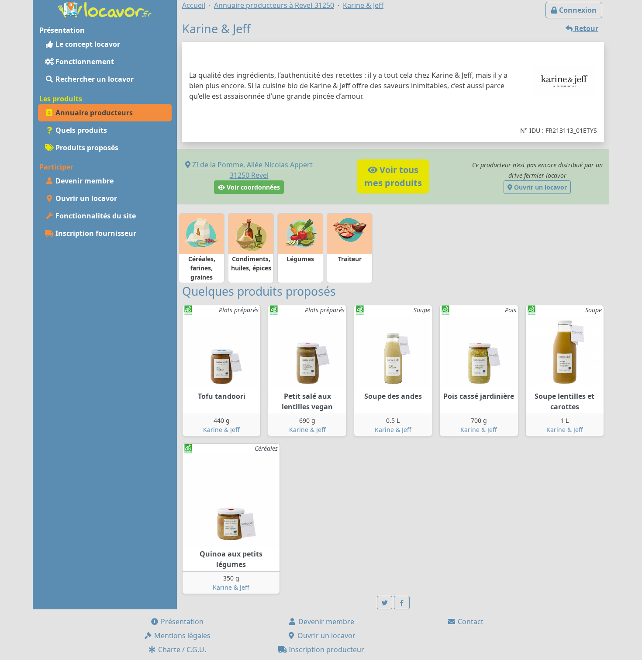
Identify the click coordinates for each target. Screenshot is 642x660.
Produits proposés (86, 147)
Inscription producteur (325, 649)
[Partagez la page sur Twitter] (385, 602)
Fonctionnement (84, 61)
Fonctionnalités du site (95, 216)
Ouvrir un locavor (85, 198)
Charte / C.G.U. (181, 649)
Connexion (577, 10)
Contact (469, 621)
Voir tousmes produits (393, 176)
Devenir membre (84, 181)
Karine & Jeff (221, 429)
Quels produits (80, 130)
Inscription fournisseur (95, 233)
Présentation (181, 621)
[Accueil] (105, 9)
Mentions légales (181, 635)
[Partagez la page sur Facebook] (402, 602)
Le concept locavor (87, 44)
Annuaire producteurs (93, 112)
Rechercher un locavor (94, 79)
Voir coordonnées (252, 187)
